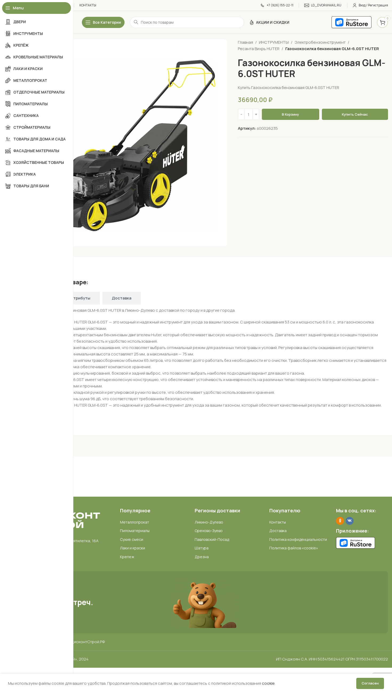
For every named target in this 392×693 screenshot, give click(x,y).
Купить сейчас (355, 114)
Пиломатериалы (135, 530)
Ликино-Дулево (209, 522)
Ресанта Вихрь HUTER (258, 48)
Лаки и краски (132, 547)
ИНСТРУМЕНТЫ (274, 42)
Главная (245, 42)
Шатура (202, 547)
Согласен (370, 683)
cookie (268, 683)
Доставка (278, 530)
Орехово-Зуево (209, 530)
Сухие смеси (131, 539)
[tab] (80, 298)
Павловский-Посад (212, 539)
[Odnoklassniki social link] (340, 521)
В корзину (290, 114)
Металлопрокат (134, 522)
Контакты (277, 522)
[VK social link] (350, 521)
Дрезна (202, 556)
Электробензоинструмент (320, 42)
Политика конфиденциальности (298, 539)
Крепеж (127, 556)
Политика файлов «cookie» (293, 547)
